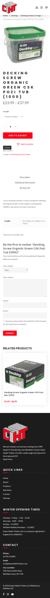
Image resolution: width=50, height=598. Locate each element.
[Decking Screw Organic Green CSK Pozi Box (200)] (24, 374)
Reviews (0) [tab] (25, 188)
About (5, 482)
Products (7, 486)
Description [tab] (25, 177)
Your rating (8, 266)
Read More (7, 459)
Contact (6, 494)
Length (6, 111)
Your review (8, 277)
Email (6, 311)
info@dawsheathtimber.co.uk (15, 563)
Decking (14, 15)
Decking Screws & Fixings (31, 15)
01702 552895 (9, 556)
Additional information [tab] (25, 182)
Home (5, 15)
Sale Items (7, 490)
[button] (46, 7)
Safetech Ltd (8, 588)
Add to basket (17, 135)
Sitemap (6, 498)
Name (6, 300)
